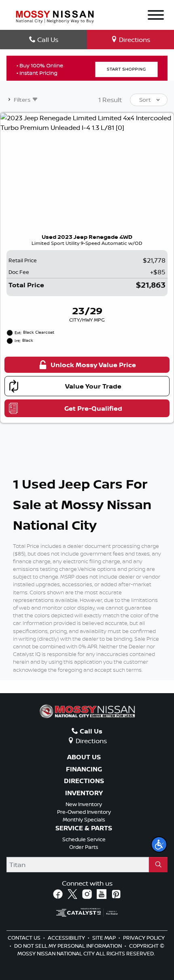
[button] (159, 844)
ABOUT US (84, 757)
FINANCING (84, 769)
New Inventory (84, 804)
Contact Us (25, 937)
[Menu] (156, 16)
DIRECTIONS (84, 781)
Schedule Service (84, 839)
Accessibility (67, 937)
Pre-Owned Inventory (84, 811)
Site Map (104, 937)
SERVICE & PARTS (83, 828)
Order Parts (83, 846)
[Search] (158, 864)
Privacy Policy (144, 937)
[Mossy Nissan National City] (54, 16)
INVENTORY (84, 793)
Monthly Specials (84, 819)
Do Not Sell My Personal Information (68, 945)
